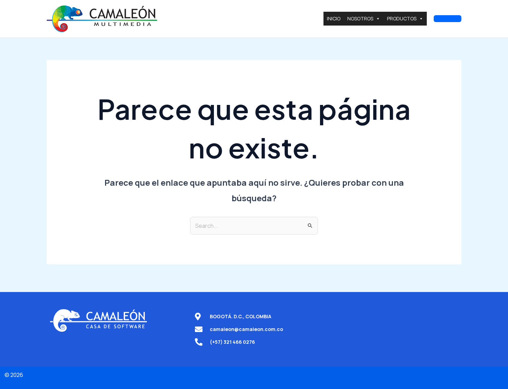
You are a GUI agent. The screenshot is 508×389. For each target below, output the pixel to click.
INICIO (333, 18)
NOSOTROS (360, 18)
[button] (447, 18)
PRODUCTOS (401, 18)
